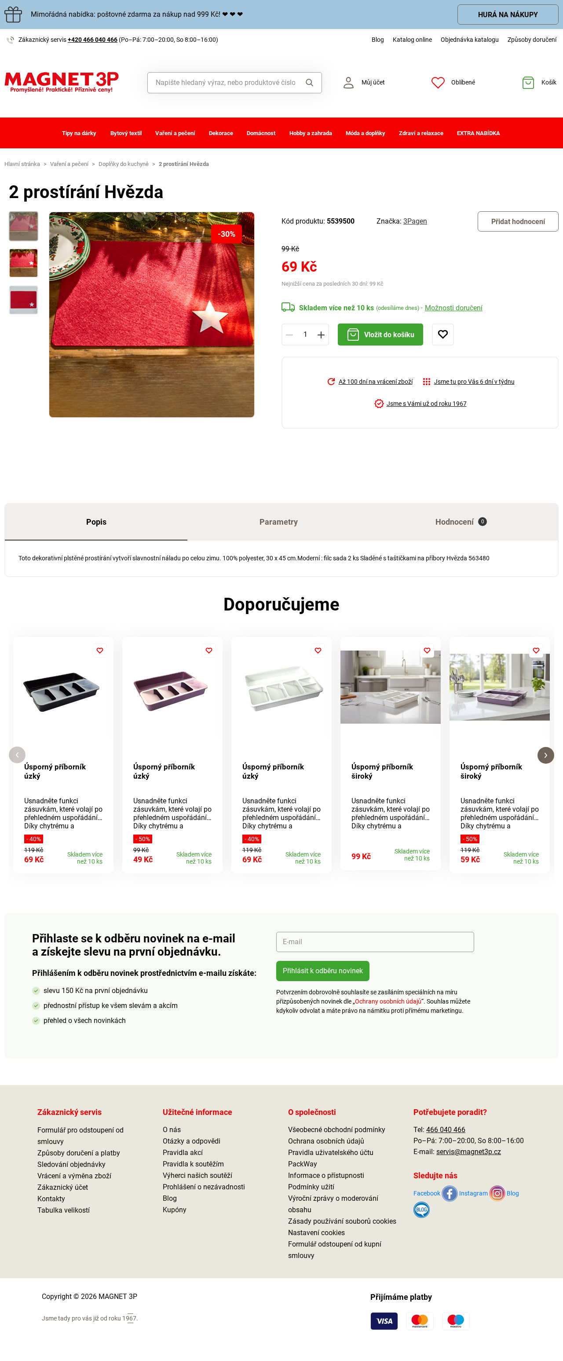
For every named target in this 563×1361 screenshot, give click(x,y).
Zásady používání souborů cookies (342, 1221)
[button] (17, 755)
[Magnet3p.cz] (70, 82)
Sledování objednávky (71, 1164)
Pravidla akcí (183, 1152)
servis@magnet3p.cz (468, 1152)
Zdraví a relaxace (421, 133)
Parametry (279, 521)
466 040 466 (445, 1130)
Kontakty (51, 1199)
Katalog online (412, 39)
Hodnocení (459, 521)
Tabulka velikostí (63, 1210)
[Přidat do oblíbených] (443, 335)
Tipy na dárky (79, 133)
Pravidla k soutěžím (193, 1164)
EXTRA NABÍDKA (478, 133)
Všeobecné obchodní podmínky (336, 1130)
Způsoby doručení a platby (78, 1153)
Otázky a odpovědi (191, 1141)
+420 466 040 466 (92, 39)
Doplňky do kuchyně (124, 164)
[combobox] (221, 83)
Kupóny (174, 1210)
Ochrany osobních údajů (388, 1001)
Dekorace (221, 133)
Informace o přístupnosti (326, 1175)
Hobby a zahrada (310, 133)
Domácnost (261, 133)
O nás (172, 1130)
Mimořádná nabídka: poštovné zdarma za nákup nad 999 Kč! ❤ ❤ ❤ (137, 14)
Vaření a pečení (175, 133)
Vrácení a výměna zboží (74, 1176)
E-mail (292, 942)
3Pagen (415, 221)
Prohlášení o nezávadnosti (204, 1187)
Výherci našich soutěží (197, 1175)
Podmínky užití (311, 1187)
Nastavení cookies (316, 1233)
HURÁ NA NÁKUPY (508, 15)
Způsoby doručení (532, 39)
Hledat (308, 83)
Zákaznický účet (62, 1187)
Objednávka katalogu (470, 39)
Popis (96, 521)
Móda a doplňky (365, 133)
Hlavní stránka (22, 164)
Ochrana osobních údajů (326, 1141)
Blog (378, 39)
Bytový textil (126, 133)
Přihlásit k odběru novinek (323, 971)
